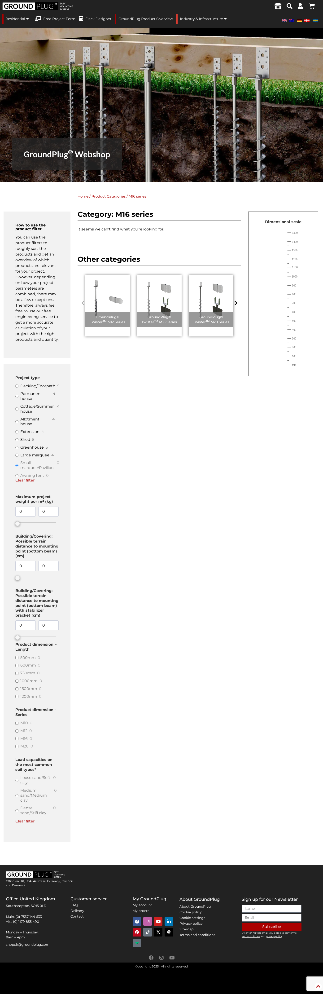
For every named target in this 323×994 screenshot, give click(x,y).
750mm (27, 673)
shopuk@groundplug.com (27, 944)
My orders (141, 911)
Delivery (77, 911)
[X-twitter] (158, 932)
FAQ (74, 905)
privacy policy (274, 936)
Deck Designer (98, 19)
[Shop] (278, 6)
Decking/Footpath (37, 386)
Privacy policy (191, 923)
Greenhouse (32, 447)
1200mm (28, 696)
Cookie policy (190, 912)
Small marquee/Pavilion (37, 465)
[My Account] (300, 6)
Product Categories (109, 196)
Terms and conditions (197, 935)
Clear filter (25, 480)
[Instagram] (147, 921)
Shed (25, 439)
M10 (24, 723)
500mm (28, 657)
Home (83, 196)
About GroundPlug (195, 906)
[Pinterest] (137, 932)
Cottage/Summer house (37, 409)
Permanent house (31, 396)
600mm (28, 665)
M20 (24, 746)
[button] (289, 6)
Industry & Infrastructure (202, 19)
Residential (15, 19)
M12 (23, 731)
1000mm (29, 681)
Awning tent (32, 475)
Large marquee (34, 455)
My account (142, 905)
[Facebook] (137, 921)
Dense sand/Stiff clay (33, 810)
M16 (24, 738)
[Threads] (169, 932)
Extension (29, 431)
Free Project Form (59, 19)
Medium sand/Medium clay (33, 795)
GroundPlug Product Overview (145, 19)
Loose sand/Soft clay (35, 780)
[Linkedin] (169, 921)
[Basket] (312, 6)
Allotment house (29, 421)
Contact (77, 916)
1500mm (28, 688)
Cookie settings (192, 918)
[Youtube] (158, 921)
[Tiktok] (147, 932)
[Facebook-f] (151, 957)
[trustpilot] (137, 943)
